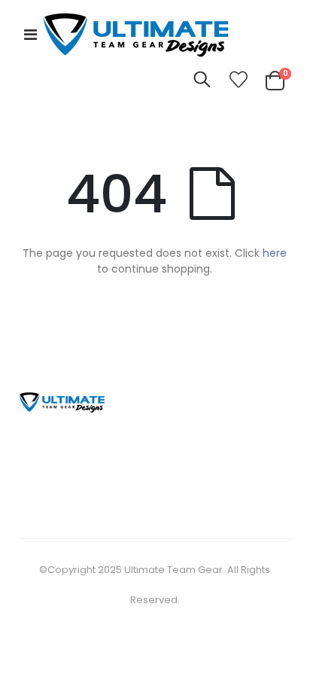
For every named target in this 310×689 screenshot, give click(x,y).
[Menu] (30, 34)
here (275, 253)
